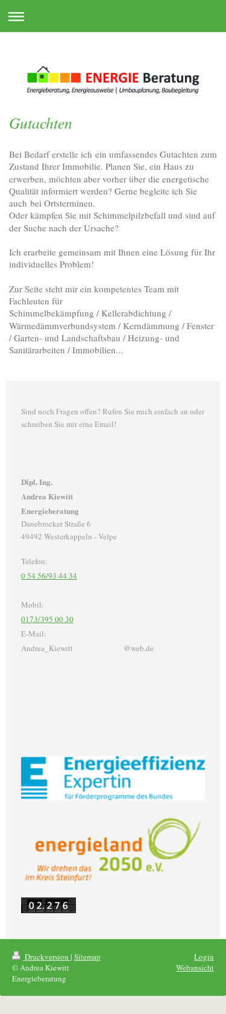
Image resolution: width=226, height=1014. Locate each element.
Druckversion (47, 956)
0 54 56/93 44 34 (49, 575)
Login (204, 956)
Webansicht (195, 967)
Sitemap (87, 956)
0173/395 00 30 (47, 619)
